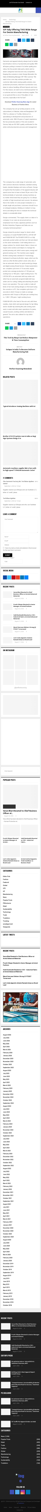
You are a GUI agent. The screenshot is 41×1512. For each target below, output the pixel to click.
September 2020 (8, 1237)
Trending (6, 921)
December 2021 (8, 1192)
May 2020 (6, 1249)
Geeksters (21, 1503)
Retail (5, 906)
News (5, 897)
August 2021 (7, 1204)
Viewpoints (6, 927)
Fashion (5, 879)
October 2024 (7, 1100)
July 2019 (6, 1278)
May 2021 (6, 1213)
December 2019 (8, 1263)
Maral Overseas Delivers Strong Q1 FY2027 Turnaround (24, 628)
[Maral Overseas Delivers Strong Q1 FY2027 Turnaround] (7, 629)
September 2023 (8, 1136)
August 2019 (7, 1275)
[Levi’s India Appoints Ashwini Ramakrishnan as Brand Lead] (7, 640)
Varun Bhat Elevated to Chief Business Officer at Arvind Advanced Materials (25, 594)
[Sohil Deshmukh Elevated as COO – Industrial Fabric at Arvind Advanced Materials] (7, 617)
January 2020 (7, 1260)
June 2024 (6, 1112)
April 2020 (6, 1252)
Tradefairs (6, 918)
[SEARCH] (36, 771)
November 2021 (8, 1195)
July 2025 (6, 1073)
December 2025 (8, 1058)
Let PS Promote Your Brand (16, 2)
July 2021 (6, 1207)
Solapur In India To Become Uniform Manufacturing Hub (20, 351)
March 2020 (7, 1254)
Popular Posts (7, 900)
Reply (36, 481)
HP (4, 891)
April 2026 (6, 1046)
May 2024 (6, 1115)
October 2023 (7, 1133)
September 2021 (8, 1201)
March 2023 (7, 1151)
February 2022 (7, 1186)
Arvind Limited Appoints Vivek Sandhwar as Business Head (29, 861)
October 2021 (7, 1198)
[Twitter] (17, 1492)
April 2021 (6, 1216)
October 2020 (7, 1234)
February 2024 (7, 1124)
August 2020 (7, 1240)
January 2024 (7, 1127)
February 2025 (7, 1088)
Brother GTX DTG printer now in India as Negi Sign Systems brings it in (19, 437)
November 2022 (8, 1159)
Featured (6, 882)
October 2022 (7, 1162)
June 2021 (6, 1210)
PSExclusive (7, 903)
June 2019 (6, 1281)
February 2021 (7, 1222)
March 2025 (7, 1085)
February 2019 (7, 1293)
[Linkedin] (28, 1492)
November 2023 (8, 1130)
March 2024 (7, 1121)
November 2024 (8, 1097)
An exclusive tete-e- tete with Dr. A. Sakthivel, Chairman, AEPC (22, 1362)
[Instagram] (22, 1492)
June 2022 (6, 1174)
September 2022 (8, 1165)
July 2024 (6, 1109)
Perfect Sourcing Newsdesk (12, 35)
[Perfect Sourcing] (8, 662)
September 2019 (8, 1272)
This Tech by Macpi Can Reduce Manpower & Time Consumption (20, 339)
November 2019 (8, 1266)
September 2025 (8, 1067)
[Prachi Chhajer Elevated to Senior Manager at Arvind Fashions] (7, 607)
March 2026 (7, 1049)
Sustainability (7, 909)
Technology (6, 26)
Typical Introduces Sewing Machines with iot (19, 406)
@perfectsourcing (20, 688)
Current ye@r (9, 558)
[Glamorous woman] (21, 677)
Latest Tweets (9, 934)
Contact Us (29, 2)
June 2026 (6, 1041)
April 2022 (6, 1180)
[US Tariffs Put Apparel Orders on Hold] (5, 1424)
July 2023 (6, 1139)
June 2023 (6, 1142)
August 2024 (7, 1106)
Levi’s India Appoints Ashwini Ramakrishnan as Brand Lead (22, 639)
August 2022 (7, 1168)
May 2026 (6, 1044)
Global (5, 885)
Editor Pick (6, 876)
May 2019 (6, 1284)
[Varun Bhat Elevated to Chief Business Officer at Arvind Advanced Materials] (7, 594)
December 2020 (8, 1228)
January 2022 (7, 1189)
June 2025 (6, 1076)
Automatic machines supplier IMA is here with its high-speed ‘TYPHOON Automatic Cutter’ (19, 469)
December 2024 (8, 1094)
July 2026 (6, 1038)
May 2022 (6, 1177)
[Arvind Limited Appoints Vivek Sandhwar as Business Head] (29, 851)
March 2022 (7, 1183)
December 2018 (8, 1299)
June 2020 (6, 1246)
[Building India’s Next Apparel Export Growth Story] (5, 1374)
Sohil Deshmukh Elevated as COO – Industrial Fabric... (29, 840)
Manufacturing (8, 894)
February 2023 (7, 1153)
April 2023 (6, 1148)
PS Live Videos (32, 1507)
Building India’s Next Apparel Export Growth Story (23, 1373)
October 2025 (7, 1064)
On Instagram (8, 650)
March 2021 (7, 1219)
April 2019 (6, 1287)
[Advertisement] (20, 155)
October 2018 (7, 1305)
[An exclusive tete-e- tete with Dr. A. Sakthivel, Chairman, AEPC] (5, 1364)
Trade (5, 915)
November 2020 (8, 1231)
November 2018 (8, 1302)
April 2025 (6, 1082)
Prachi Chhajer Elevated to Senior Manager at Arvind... (10, 840)
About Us (23, 1507)
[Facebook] (12, 1492)
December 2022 (8, 1156)
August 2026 (7, 1035)
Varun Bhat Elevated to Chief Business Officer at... (20, 812)
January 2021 (7, 1225)
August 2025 (7, 1070)
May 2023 (6, 1145)
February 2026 (7, 1052)
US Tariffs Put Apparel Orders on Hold (23, 1421)
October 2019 (7, 1269)
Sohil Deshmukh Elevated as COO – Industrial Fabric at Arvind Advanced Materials (25, 617)
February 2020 (7, 1258)
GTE (4, 888)
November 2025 (8, 1061)
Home (5, 1507)
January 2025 (7, 1091)
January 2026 (7, 1055)
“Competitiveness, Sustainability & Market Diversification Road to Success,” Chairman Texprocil (25, 1384)
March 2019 (7, 1290)
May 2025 (6, 1079)
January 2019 (7, 1296)
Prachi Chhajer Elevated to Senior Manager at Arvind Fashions (24, 605)
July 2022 (6, 1171)
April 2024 (6, 1118)
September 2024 (8, 1103)
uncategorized (8, 924)
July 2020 (6, 1243)
